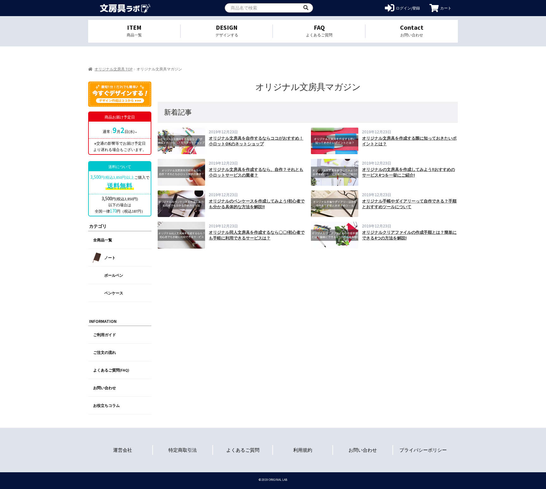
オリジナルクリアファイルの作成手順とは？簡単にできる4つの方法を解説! (409, 235)
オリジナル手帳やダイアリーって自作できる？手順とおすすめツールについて (409, 203)
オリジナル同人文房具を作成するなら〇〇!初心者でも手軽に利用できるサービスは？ (257, 235)
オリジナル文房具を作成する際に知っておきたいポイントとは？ (409, 141)
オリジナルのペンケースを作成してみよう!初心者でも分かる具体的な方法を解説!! (257, 203)
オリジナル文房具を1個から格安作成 (125, 8)
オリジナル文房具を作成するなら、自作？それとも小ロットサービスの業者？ (256, 172)
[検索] (306, 8)
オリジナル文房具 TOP (113, 69)
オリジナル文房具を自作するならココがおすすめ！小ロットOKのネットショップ (256, 141)
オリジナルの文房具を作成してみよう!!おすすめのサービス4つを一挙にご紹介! (408, 172)
